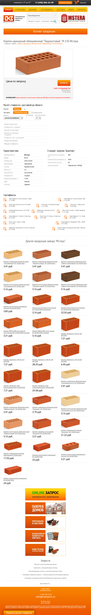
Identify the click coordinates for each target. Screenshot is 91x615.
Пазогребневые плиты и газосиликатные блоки (45, 571)
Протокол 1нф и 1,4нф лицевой (73, 211)
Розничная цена (20, 112)
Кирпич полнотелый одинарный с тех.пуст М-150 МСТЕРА (73, 455)
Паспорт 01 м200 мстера (50, 205)
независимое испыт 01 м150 (19, 211)
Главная (8, 9)
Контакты (81, 9)
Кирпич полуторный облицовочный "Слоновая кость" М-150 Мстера (74, 409)
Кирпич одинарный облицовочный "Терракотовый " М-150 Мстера (44, 262)
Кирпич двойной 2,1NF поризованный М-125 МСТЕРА (14, 386)
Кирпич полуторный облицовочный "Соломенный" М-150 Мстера (16, 285)
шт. (25, 109)
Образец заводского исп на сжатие (22, 228)
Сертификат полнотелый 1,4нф (20, 199)
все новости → (45, 583)
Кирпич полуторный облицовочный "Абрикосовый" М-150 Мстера (16, 432)
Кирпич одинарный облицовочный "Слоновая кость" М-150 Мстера (73, 382)
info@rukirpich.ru (45, 596)
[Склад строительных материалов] (45, 550)
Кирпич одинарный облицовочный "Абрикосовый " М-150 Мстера (16, 408)
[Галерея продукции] (45, 508)
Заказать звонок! (65, 2)
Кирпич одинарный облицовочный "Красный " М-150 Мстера (44, 408)
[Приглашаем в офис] (45, 522)
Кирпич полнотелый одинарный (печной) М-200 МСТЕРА (15, 307)
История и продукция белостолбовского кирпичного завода (45, 578)
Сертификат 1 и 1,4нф (77, 217)
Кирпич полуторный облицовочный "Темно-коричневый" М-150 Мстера (74, 285)
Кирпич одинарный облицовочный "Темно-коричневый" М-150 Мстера (73, 262)
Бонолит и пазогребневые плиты (45, 568)
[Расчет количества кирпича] (45, 536)
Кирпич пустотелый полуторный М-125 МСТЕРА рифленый (44, 308)
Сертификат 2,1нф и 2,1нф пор (20, 217)
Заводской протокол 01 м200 (19, 205)
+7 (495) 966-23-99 (44, 2)
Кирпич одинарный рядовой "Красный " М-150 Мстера (71, 431)
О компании (20, 9)
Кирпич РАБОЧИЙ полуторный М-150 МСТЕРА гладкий (43, 332)
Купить (64, 83)
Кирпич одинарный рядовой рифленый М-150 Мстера (14, 454)
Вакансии (32, 9)
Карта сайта (45, 589)
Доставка (61, 9)
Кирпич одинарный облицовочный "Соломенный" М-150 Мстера (16, 262)
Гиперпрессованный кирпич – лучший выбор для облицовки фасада (46, 575)
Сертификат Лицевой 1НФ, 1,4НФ (73, 222)
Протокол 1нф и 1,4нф (17, 222)
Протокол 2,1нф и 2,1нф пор (50, 217)
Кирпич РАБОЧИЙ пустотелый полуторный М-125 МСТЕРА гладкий (16, 332)
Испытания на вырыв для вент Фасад (71, 228)
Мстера (27, 155)
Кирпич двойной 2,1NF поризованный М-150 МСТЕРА (43, 386)
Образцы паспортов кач (46, 211)
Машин (17, 109)
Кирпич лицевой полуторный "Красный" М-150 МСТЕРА (42, 432)
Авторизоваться (45, 590)
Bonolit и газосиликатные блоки (45, 564)
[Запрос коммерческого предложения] (45, 494)
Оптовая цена (36, 112)
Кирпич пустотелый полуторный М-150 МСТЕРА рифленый (73, 308)
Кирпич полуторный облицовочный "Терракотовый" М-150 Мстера (45, 285)
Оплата (71, 9)
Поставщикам (46, 9)
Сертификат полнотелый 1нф (74, 199)
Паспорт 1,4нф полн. (77, 205)
